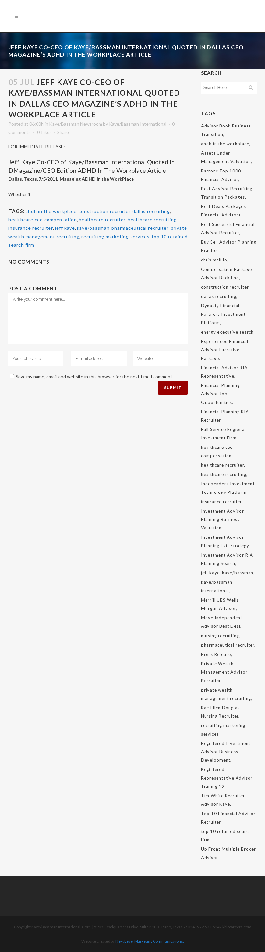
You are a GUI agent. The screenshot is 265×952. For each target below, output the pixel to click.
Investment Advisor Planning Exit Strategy (225, 541)
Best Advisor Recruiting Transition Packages (226, 193)
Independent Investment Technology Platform (228, 488)
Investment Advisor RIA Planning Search (227, 559)
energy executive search (227, 332)
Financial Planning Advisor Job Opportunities (220, 394)
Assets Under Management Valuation (226, 157)
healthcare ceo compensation (42, 219)
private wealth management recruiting (226, 694)
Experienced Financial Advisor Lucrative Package (224, 350)
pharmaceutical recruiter (140, 228)
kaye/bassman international (216, 586)
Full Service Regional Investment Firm (223, 433)
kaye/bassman (93, 228)
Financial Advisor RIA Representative (224, 372)
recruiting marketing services (115, 236)
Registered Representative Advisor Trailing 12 (227, 778)
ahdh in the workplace (51, 211)
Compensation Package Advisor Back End (226, 273)
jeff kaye (65, 228)
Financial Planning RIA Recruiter (225, 416)
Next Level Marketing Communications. (149, 941)
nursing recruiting (220, 635)
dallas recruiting (151, 211)
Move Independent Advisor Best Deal (221, 622)
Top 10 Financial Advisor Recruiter (228, 818)
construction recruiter (105, 211)
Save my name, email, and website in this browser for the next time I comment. (94, 376)
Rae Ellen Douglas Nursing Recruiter (220, 712)
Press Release (216, 654)
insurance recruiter (30, 228)
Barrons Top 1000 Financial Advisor (221, 175)
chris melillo (214, 259)
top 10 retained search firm (226, 835)
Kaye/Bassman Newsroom (75, 124)
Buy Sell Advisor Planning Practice (228, 246)
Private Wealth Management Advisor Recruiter (224, 672)
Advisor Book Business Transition (226, 130)
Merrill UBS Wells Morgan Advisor (220, 604)
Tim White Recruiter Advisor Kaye (223, 800)
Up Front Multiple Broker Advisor (228, 853)
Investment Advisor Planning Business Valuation (222, 519)
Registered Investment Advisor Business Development (225, 752)
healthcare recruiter (102, 219)
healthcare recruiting (152, 219)
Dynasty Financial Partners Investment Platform (223, 314)
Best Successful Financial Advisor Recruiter (228, 228)
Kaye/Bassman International (137, 124)
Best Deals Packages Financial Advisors (223, 210)
